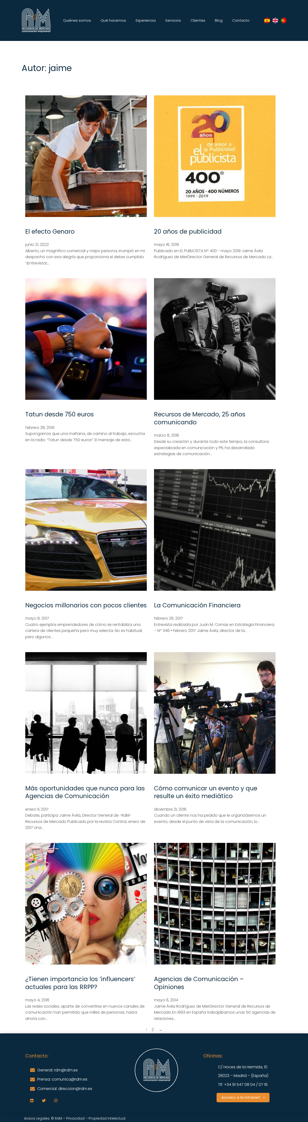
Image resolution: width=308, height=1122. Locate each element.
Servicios (173, 20)
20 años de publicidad (188, 231)
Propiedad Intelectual (107, 1118)
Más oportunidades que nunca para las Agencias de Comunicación (85, 792)
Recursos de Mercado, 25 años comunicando (199, 418)
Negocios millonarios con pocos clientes (86, 605)
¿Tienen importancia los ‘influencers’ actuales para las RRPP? (80, 983)
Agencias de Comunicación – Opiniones (199, 983)
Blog (219, 20)
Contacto (241, 20)
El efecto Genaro (50, 231)
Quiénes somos (77, 20)
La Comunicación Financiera (197, 605)
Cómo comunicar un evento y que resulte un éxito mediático (205, 792)
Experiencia (146, 20)
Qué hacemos (113, 20)
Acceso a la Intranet (240, 1097)
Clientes (198, 20)
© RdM (56, 1118)
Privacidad (75, 1118)
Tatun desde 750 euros (59, 414)
